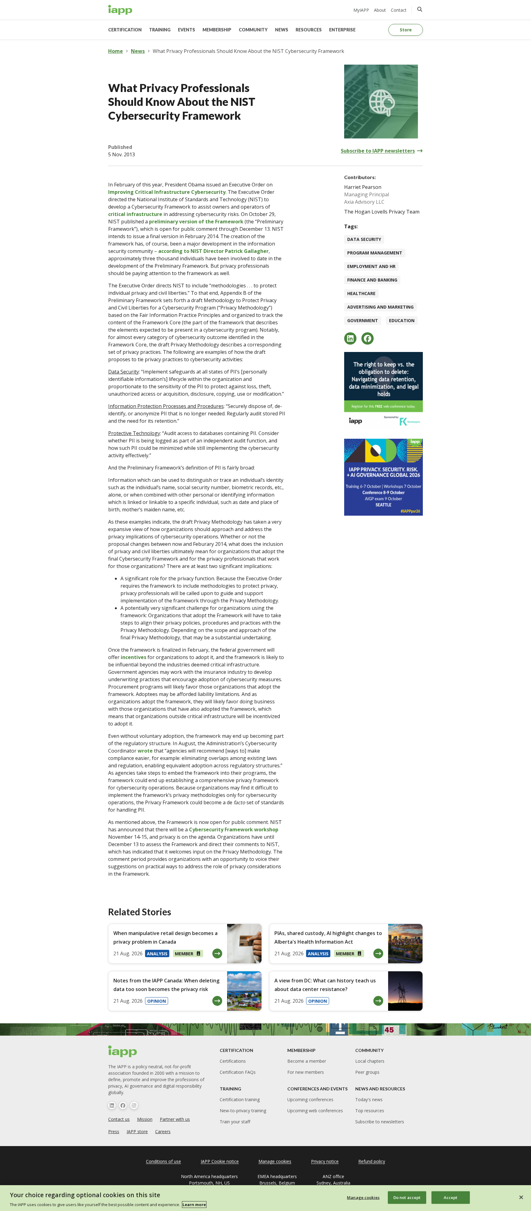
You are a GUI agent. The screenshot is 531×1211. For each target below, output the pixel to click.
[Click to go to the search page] (420, 9)
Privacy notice (325, 1161)
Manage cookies (363, 1197)
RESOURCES (309, 29)
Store (406, 30)
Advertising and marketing (380, 307)
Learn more (194, 1204)
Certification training (240, 1099)
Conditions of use (163, 1161)
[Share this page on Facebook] (367, 338)
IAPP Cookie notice (220, 1161)
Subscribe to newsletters (379, 1122)
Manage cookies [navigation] (274, 1161)
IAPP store (137, 1131)
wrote (145, 750)
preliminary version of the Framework (196, 221)
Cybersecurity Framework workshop (233, 829)
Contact (399, 10)
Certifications (233, 1061)
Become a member (306, 1061)
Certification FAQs (238, 1072)
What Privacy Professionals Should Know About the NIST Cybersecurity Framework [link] (248, 51)
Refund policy (371, 1161)
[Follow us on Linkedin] (112, 1105)
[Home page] (122, 1051)
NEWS (281, 29)
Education (402, 320)
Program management (374, 253)
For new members (305, 1072)
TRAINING (160, 29)
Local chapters (369, 1061)
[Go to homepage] (120, 10)
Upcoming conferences (310, 1099)
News (138, 51)
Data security (364, 239)
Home (115, 51)
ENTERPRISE (342, 29)
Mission (144, 1119)
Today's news (369, 1099)
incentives (133, 657)
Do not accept (407, 1197)
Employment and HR (371, 266)
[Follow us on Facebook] (123, 1105)
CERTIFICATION (125, 29)
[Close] (521, 1197)
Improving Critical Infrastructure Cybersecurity (167, 192)
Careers (163, 1131)
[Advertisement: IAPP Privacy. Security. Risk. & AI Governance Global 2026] (383, 477)
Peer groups (367, 1072)
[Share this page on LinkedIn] (350, 338)
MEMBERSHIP (217, 29)
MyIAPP (361, 10)
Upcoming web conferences (315, 1110)
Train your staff (235, 1122)
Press (113, 1131)
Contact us (119, 1119)
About (380, 10)
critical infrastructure (135, 214)
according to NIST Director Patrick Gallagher (213, 251)
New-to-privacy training (243, 1110)
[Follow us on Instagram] (134, 1105)
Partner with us (175, 1119)
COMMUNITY (253, 29)
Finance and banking (372, 280)
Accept (451, 1197)
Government (362, 320)
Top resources (369, 1110)
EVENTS (186, 29)
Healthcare (361, 293)
